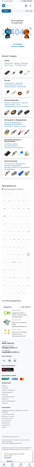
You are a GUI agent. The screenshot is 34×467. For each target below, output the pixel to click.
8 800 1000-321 (8, 343)
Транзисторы (8, 65)
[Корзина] (30, 6)
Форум (4, 427)
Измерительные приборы (13, 124)
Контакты (5, 388)
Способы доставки (8, 414)
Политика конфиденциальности (12, 443)
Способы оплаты (7, 418)
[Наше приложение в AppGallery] (8, 370)
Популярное (6, 425)
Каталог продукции (8, 390)
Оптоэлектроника (21, 65)
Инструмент (8, 126)
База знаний (6, 423)
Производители (9, 186)
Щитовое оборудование (12, 165)
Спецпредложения (8, 396)
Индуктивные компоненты (13, 85)
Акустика (24, 103)
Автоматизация (9, 169)
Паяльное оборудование (12, 122)
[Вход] (26, 6)
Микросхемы (8, 63)
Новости (7, 307)
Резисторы (19, 83)
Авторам (5, 403)
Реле (18, 104)
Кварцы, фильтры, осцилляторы (15, 86)
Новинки (5, 394)
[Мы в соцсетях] (4, 360)
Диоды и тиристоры (21, 63)
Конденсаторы (9, 83)
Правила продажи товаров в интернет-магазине (15, 411)
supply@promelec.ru (10, 352)
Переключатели (9, 104)
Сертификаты (6, 420)
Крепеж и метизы (20, 126)
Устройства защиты (11, 144)
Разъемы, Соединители (12, 103)
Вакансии (5, 399)
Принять (10, 461)
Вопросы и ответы (8, 416)
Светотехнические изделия (13, 147)
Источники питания (11, 146)
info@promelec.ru (9, 348)
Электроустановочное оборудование (17, 167)
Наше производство (8, 401)
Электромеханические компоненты (16, 106)
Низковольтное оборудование (14, 164)
